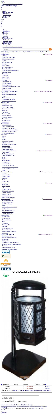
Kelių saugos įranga (5, 102)
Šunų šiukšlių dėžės (6, 68)
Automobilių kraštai (6, 115)
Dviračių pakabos (6, 89)
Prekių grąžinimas (7, 39)
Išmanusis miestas (6, 78)
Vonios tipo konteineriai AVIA (8, 210)
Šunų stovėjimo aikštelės (7, 67)
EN (1, 7)
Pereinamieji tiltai (6, 113)
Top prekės (6, 5)
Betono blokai (5, 110)
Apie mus (5, 36)
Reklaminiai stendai (6, 88)
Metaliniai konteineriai (7, 203)
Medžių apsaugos (6, 65)
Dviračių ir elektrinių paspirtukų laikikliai (11, 86)
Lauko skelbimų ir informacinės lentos (10, 70)
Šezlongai (4, 63)
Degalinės (4, 158)
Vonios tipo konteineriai (7, 213)
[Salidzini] (4, 410)
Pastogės (4, 96)
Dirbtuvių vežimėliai (6, 189)
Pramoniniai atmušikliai (7, 117)
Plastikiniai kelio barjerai (7, 105)
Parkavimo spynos (6, 120)
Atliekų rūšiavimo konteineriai (8, 57)
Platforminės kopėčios (7, 236)
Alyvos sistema (5, 152)
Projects (2, 5)
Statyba (3, 221)
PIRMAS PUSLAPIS (8, 12)
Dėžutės (4, 136)
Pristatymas (5, 33)
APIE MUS (5, 17)
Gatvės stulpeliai (5, 122)
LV (16, 5)
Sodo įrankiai (5, 233)
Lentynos (4, 173)
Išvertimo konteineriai (5, 199)
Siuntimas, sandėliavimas (7, 228)
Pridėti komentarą (47, 390)
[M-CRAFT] (6, 266)
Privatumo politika (7, 43)
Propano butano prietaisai (7, 149)
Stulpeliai (4, 60)
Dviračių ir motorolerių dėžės (8, 99)
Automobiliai (5, 223)
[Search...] (50, 49)
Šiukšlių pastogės (6, 92)
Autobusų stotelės (6, 97)
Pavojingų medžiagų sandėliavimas (8, 150)
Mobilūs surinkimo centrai (7, 212)
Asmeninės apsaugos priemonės (9, 231)
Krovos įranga (4, 183)
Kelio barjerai (5, 112)
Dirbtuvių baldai (5, 181)
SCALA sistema (5, 239)
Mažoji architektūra (15, 51)
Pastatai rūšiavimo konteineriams (9, 94)
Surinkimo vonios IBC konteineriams (10, 167)
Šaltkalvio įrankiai (6, 224)
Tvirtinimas (4, 226)
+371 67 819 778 (34, 408)
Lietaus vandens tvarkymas (8, 133)
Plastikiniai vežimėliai (7, 147)
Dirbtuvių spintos (6, 176)
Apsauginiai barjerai (6, 118)
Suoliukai (4, 55)
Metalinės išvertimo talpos (7, 202)
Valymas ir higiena (6, 174)
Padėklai (4, 139)
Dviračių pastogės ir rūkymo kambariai (9, 91)
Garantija (5, 34)
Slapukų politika (6, 44)
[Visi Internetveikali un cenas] (4, 412)
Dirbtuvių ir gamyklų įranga (7, 171)
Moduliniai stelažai (6, 163)
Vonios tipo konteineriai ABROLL (9, 207)
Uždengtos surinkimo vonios (8, 155)
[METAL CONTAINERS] (6, 262)
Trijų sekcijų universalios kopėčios (9, 249)
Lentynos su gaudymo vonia (8, 165)
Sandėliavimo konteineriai (7, 200)
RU (16, 6)
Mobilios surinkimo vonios (8, 168)
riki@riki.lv (41, 408)
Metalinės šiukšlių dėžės (39, 51)
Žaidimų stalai (5, 73)
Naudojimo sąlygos (7, 42)
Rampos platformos (6, 192)
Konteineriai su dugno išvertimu (9, 131)
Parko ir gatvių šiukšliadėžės (26, 51)
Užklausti (47, 386)
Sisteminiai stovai (6, 142)
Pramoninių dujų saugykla (7, 141)
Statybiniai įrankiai (5, 215)
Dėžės (3, 137)
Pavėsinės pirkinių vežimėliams (9, 101)
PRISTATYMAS (7, 15)
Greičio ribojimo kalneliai (7, 107)
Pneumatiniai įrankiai (6, 229)
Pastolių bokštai (5, 240)
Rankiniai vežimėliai (6, 194)
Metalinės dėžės (5, 208)
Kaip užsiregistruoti (7, 41)
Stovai (3, 157)
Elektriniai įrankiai (6, 218)
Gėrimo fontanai (5, 77)
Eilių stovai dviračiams (7, 81)
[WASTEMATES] (6, 258)
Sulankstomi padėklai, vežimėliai (9, 144)
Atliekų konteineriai (5, 123)
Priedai (3, 205)
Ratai (3, 187)
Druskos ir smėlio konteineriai (8, 108)
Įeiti (4, 29)
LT (1, 9)
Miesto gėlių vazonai (6, 72)
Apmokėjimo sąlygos (8, 38)
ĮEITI (4, 11)
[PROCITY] (6, 270)
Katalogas (7, 51)
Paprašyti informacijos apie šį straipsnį (33, 390)
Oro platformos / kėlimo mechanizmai (10, 242)
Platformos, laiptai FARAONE (7, 234)
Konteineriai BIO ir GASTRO (8, 128)
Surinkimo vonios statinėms (8, 153)
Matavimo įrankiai (6, 216)
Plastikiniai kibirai (6, 146)
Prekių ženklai (6, 31)
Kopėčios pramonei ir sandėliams (9, 237)
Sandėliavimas (4, 134)
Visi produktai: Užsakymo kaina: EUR (12, 4)
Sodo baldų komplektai (7, 62)
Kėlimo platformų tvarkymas (8, 197)
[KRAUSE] (6, 253)
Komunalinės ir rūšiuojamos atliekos (10, 130)
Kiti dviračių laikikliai (7, 85)
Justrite (3, 170)
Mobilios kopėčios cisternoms (8, 247)
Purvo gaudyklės (5, 162)
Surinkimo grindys (6, 160)
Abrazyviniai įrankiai (6, 219)
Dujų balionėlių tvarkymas (8, 191)
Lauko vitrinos (5, 75)
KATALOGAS (6, 13)
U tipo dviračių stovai (6, 83)
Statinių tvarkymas (6, 196)
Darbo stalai (4, 178)
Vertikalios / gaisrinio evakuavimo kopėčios (11, 244)
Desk (10, 5)
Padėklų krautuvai (6, 186)
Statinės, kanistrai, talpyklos (8, 126)
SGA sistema (5, 245)
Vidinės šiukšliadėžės (6, 125)
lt (2, 21)
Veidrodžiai (4, 104)
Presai (3, 179)
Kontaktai (13, 5)
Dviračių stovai (4, 80)
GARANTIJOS (6, 16)
